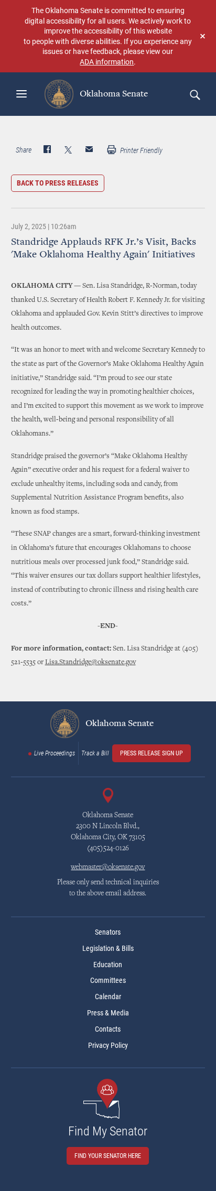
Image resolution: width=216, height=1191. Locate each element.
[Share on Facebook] (47, 150)
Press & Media (108, 1013)
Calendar (108, 996)
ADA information (107, 62)
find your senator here (107, 1156)
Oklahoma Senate (113, 94)
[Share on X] (68, 150)
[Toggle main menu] (21, 93)
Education (107, 964)
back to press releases (58, 183)
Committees (108, 980)
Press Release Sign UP (151, 753)
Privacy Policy (108, 1045)
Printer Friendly (140, 150)
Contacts (108, 1029)
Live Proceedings (54, 753)
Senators (108, 932)
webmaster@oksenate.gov (108, 867)
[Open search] (194, 94)
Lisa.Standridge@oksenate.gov (90, 662)
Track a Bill (95, 753)
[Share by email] (89, 150)
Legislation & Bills (108, 948)
